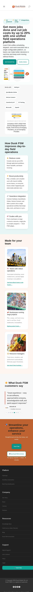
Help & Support (6, 550)
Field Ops (5, 475)
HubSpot (16, 87)
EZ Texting (21, 102)
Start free (16, 446)
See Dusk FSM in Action (17, 454)
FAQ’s (3, 558)
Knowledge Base (7, 524)
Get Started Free (9, 62)
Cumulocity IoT (10, 102)
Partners (4, 510)
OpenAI (17, 107)
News (3, 502)
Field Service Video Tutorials (10, 528)
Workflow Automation (8, 480)
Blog (3, 532)
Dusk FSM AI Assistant (8, 536)
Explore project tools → (14, 326)
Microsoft (8, 107)
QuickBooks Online (11, 92)
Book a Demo (23, 62)
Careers (4, 506)
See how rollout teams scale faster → (15, 284)
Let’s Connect (6, 554)
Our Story (5, 497)
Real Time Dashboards (8, 484)
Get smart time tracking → (15, 365)
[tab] (8, 412)
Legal (3, 563)
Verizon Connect (10, 97)
